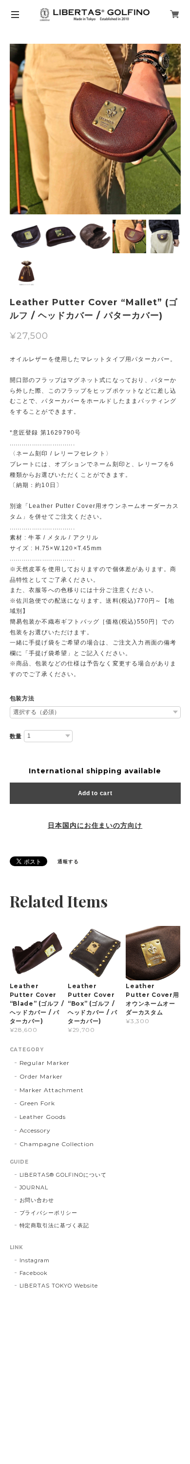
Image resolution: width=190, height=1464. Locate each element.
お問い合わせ (37, 1200)
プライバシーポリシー (48, 1212)
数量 (16, 736)
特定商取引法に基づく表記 (54, 1225)
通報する (68, 861)
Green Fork (37, 1103)
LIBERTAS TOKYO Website (58, 1285)
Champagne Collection (56, 1144)
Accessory (35, 1130)
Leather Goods (42, 1116)
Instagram (34, 1260)
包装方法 (22, 698)
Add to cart (95, 793)
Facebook (33, 1273)
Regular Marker (44, 1062)
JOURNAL (34, 1187)
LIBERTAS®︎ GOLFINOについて (63, 1174)
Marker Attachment (51, 1090)
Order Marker (41, 1076)
